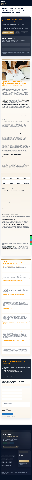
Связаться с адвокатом (24, 461)
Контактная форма (24, 32)
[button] (28, 2)
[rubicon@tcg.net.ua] (31, 242)
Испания (11, 178)
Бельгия (11, 180)
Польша (18, 178)
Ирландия (11, 183)
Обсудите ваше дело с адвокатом (8, 32)
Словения (18, 180)
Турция (25, 178)
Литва (4, 183)
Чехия (4, 178)
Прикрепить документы (6, 409)
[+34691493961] (31, 237)
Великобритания (26, 183)
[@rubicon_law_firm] (31, 240)
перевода (27, 165)
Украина (4, 180)
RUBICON (3, 1)
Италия (25, 180)
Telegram (17, 32)
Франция (18, 183)
